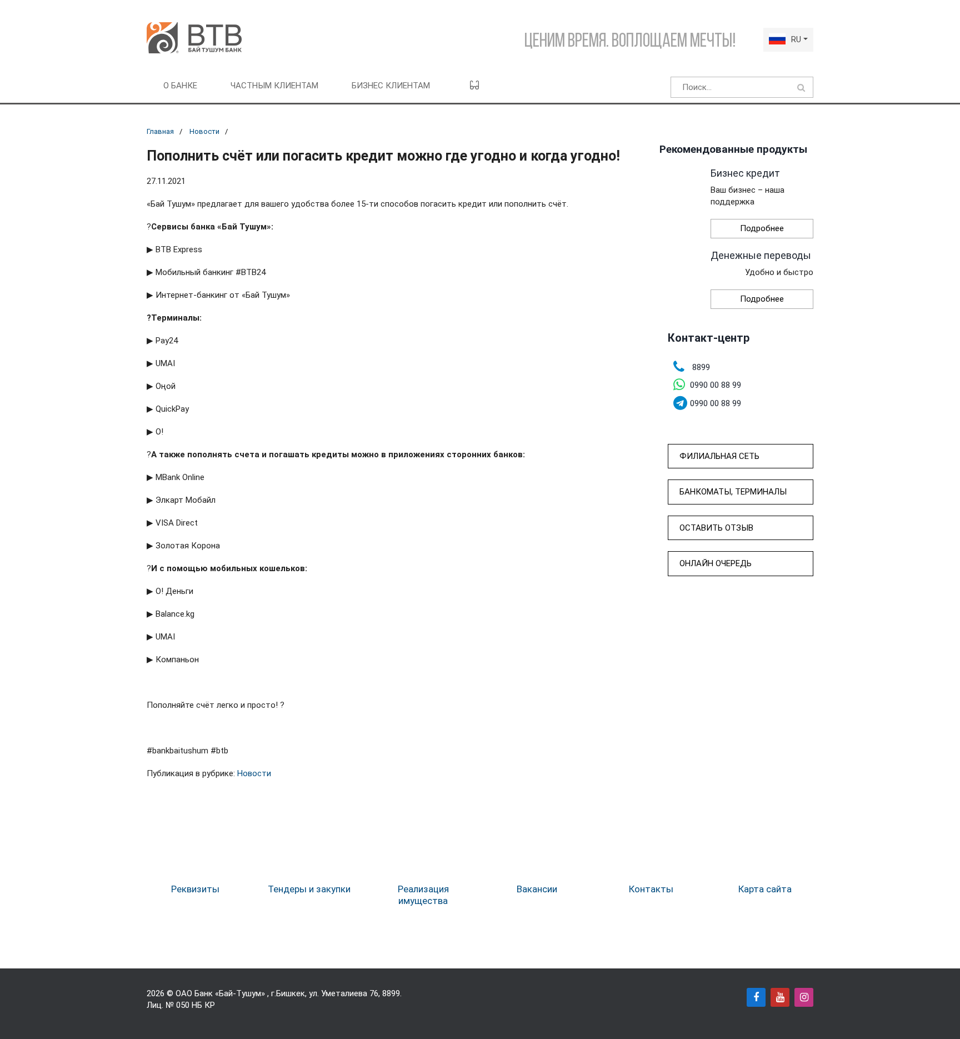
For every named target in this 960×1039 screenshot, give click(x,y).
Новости (204, 131)
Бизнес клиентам (391, 86)
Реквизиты (195, 889)
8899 (391, 993)
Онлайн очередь (715, 563)
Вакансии (537, 889)
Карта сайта (765, 889)
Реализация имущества (423, 894)
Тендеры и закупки (309, 889)
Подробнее (762, 228)
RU (796, 39)
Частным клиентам (274, 86)
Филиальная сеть (719, 456)
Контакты (651, 889)
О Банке (180, 86)
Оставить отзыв (716, 528)
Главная (160, 131)
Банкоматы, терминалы (733, 492)
